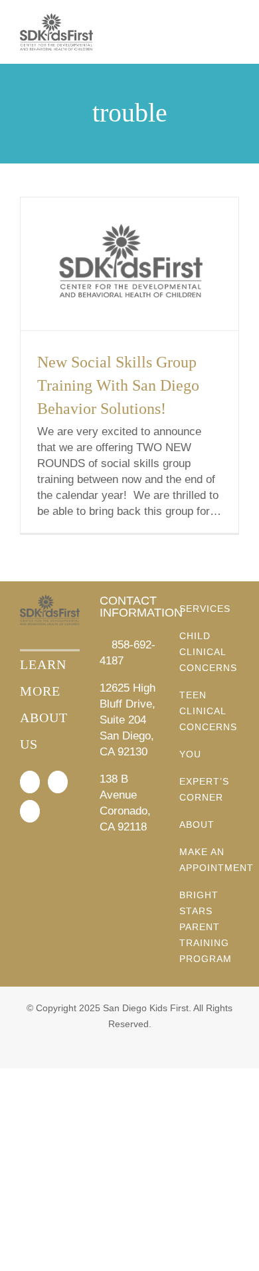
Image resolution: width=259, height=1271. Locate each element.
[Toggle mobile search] (210, 34)
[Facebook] (30, 782)
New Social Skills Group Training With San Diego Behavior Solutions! (118, 385)
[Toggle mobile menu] (233, 34)
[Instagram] (58, 782)
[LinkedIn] (30, 811)
